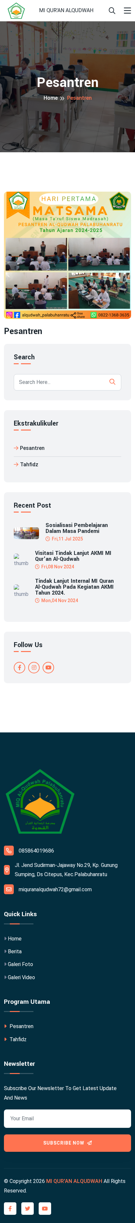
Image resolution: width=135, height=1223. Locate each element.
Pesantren (32, 448)
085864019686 (36, 851)
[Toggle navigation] (127, 11)
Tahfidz (29, 464)
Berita (15, 951)
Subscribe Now (64, 1143)
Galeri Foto (20, 964)
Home (51, 98)
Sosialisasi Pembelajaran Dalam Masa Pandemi (77, 528)
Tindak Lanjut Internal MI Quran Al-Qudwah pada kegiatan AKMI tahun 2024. (74, 587)
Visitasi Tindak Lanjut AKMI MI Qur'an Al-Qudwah (73, 556)
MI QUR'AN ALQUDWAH (66, 10)
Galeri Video (21, 977)
